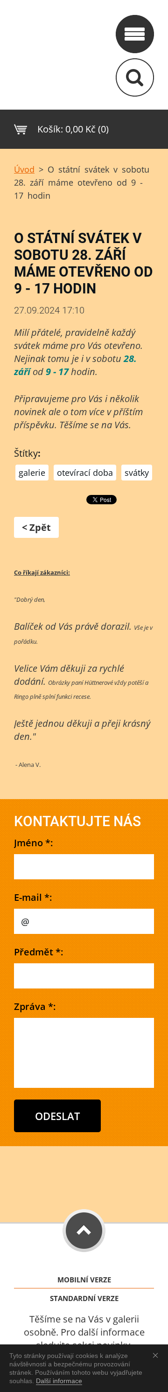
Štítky (26, 453)
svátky (137, 472)
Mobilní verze (84, 1279)
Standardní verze (84, 1298)
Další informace (59, 1381)
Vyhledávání (135, 77)
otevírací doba (85, 472)
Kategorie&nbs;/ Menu (135, 34)
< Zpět (36, 527)
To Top (84, 1230)
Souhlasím (157, 1355)
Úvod (24, 169)
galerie (32, 472)
